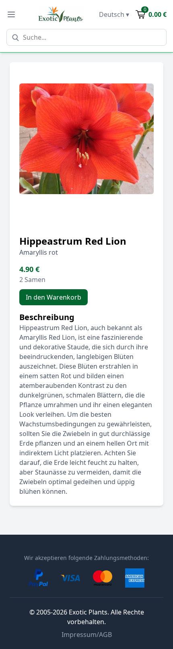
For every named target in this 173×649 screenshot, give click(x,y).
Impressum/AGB (87, 634)
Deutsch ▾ (114, 14)
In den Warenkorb (53, 297)
